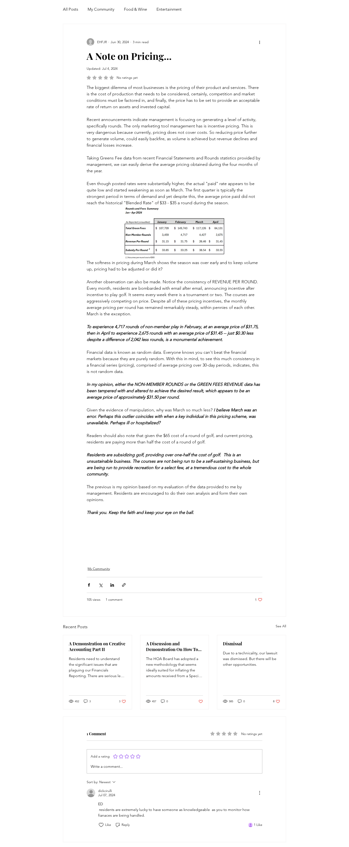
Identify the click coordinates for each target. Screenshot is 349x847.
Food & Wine (135, 9)
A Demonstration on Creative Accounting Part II (97, 646)
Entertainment (169, 9)
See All (281, 626)
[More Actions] (259, 793)
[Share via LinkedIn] (112, 585)
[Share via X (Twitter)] (100, 585)
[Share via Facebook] (89, 585)
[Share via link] (124, 585)
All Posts (70, 9)
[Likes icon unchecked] (101, 825)
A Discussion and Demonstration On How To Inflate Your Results (172, 646)
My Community (101, 9)
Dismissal (232, 644)
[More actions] (259, 42)
